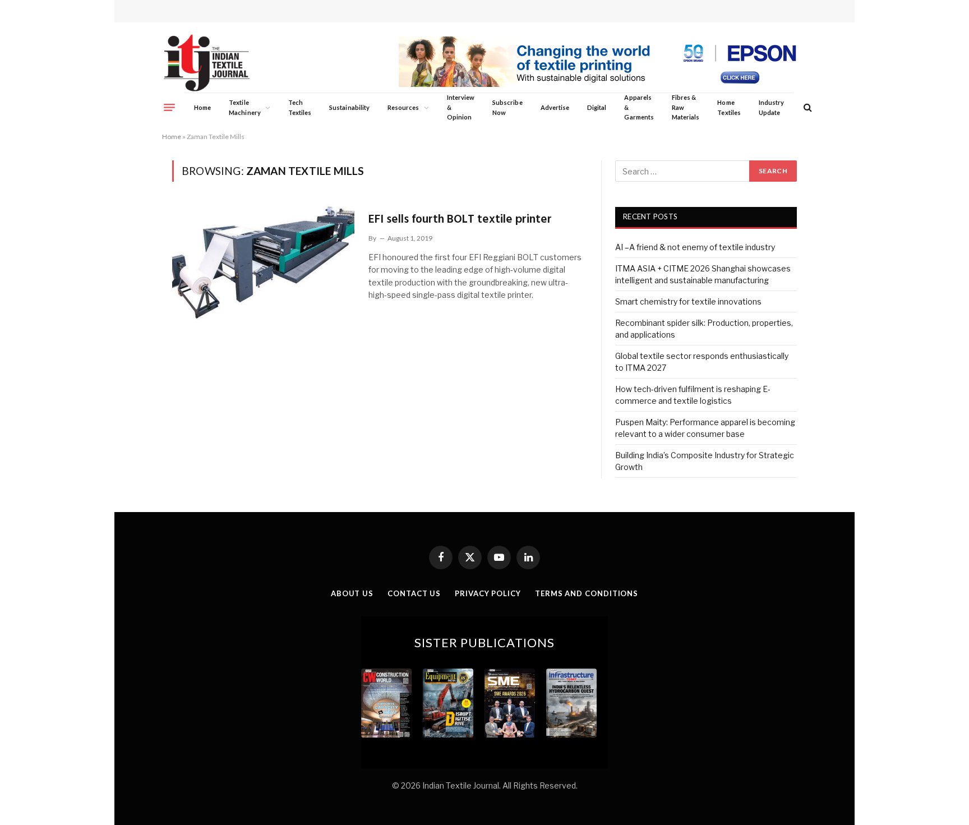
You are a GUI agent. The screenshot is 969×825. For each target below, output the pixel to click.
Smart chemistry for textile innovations (688, 301)
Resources (403, 107)
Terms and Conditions (586, 593)
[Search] (806, 107)
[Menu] (169, 107)
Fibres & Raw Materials (686, 107)
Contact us (414, 593)
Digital (596, 107)
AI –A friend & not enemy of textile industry (695, 247)
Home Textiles (728, 107)
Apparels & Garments (638, 107)
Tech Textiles (299, 107)
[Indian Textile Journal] (206, 63)
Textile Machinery (245, 107)
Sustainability (349, 107)
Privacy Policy (488, 593)
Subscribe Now (507, 107)
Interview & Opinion (461, 107)
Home (202, 107)
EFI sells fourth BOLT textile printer (460, 219)
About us (352, 593)
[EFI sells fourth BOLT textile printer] (263, 262)
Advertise (555, 107)
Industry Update (771, 107)
